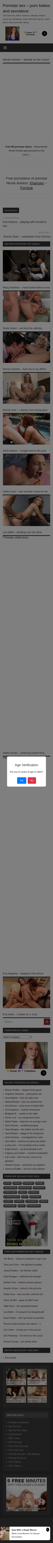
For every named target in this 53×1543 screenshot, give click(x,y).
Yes (21, 780)
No (32, 780)
